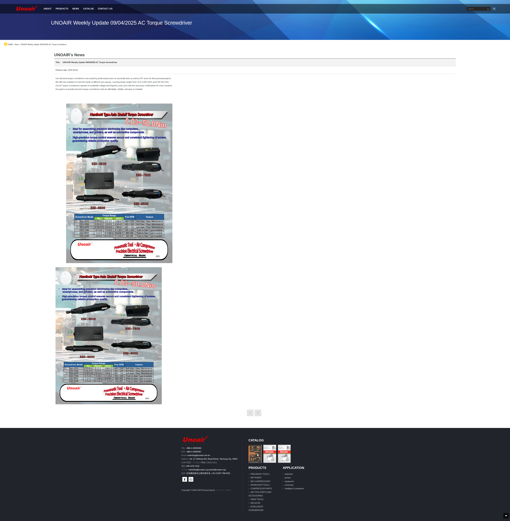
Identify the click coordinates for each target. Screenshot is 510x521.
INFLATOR (255, 503)
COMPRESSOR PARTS (261, 488)
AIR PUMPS (256, 477)
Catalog (88, 9)
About (48, 9)
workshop (289, 485)
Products (62, 9)
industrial (288, 474)
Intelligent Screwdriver (294, 488)
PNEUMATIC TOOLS (259, 474)
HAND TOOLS (257, 499)
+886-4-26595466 (193, 448)
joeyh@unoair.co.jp (217, 469)
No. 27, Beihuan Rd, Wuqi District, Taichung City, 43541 (214, 459)
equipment (289, 481)
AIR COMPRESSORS (260, 481)
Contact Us (105, 9)
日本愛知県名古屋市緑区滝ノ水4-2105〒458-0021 (208, 473)
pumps (288, 477)
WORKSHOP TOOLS (260, 485)
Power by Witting (223, 490)
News (75, 9)
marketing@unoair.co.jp (198, 469)
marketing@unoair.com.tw (198, 455)
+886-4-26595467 (193, 452)
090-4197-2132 (192, 466)
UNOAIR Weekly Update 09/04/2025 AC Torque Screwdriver (43, 44)
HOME (10, 44)
